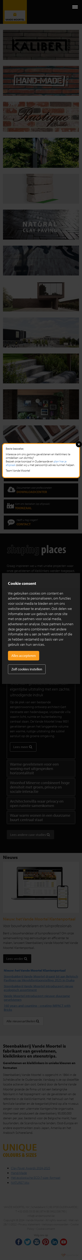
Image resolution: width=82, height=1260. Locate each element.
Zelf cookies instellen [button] (26, 669)
